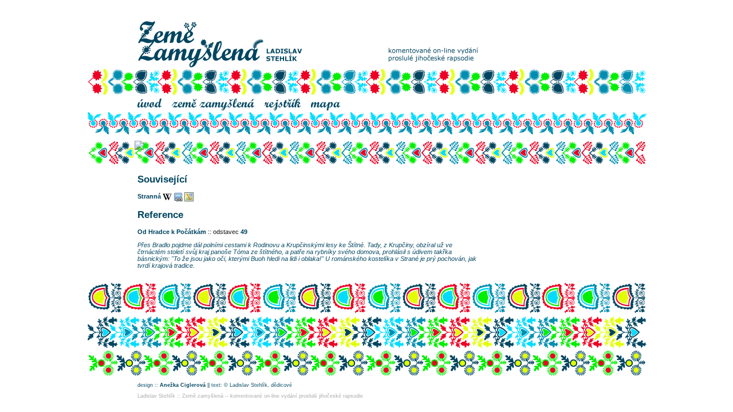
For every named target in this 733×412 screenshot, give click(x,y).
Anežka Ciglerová (183, 385)
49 (244, 231)
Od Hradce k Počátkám (171, 231)
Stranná (149, 196)
